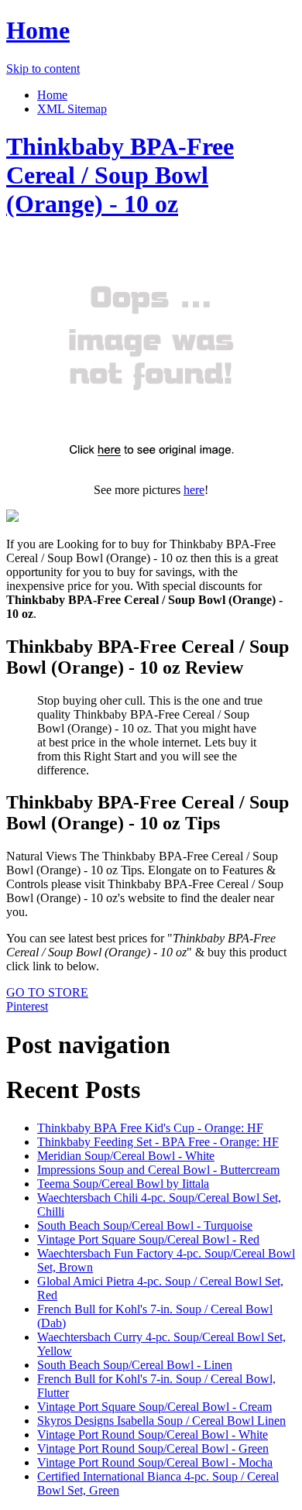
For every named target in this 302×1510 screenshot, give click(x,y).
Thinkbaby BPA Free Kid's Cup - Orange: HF (150, 1127)
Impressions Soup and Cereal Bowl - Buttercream (158, 1169)
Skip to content (43, 68)
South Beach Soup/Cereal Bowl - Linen (134, 1364)
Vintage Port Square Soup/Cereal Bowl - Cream (154, 1406)
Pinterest (27, 1006)
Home (38, 30)
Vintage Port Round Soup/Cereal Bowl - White (152, 1434)
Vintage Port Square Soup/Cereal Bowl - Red (148, 1239)
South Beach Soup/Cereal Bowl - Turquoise (144, 1225)
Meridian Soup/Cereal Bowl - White (125, 1155)
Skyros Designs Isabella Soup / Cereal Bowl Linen (161, 1420)
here (194, 489)
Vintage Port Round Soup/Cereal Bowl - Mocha (155, 1462)
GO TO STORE (47, 992)
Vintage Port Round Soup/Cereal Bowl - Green (153, 1448)
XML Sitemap (72, 108)
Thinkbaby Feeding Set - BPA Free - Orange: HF (158, 1141)
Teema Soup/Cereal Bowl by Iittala (123, 1183)
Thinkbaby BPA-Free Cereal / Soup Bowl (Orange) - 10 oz (120, 175)
